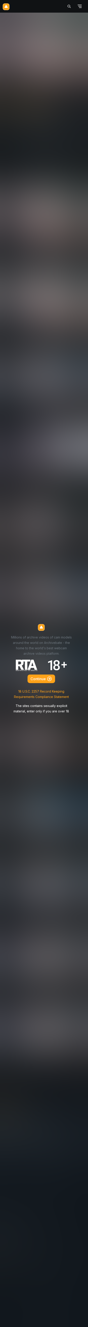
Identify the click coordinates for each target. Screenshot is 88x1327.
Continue (38, 679)
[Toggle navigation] (79, 6)
